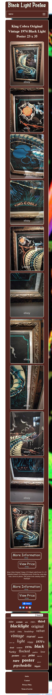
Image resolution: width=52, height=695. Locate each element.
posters (15, 655)
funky (12, 651)
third (41, 621)
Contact (27, 680)
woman (19, 622)
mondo (40, 637)
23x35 (12, 631)
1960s (19, 632)
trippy (30, 642)
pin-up (11, 642)
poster (28, 660)
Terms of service (26, 689)
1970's (40, 641)
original (37, 626)
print (32, 655)
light (21, 641)
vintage (17, 635)
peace (39, 662)
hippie (38, 666)
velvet (40, 631)
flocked (24, 651)
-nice (24, 656)
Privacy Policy (27, 685)
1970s (28, 647)
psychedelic (22, 665)
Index (27, 676)
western (19, 648)
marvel (31, 636)
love (43, 651)
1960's (32, 622)
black (39, 646)
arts (26, 622)
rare (16, 661)
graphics (35, 652)
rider (11, 621)
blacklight (19, 626)
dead (12, 648)
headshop (29, 631)
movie (39, 656)
